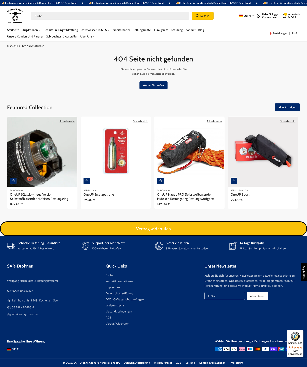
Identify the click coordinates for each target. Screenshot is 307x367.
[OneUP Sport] (263, 152)
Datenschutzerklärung (119, 293)
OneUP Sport (240, 194)
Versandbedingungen (119, 311)
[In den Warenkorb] (13, 181)
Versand (190, 362)
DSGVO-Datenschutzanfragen (125, 299)
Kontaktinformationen (119, 281)
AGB (108, 317)
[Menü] (301, 332)
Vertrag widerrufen (153, 228)
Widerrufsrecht (115, 305)
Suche (109, 275)
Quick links (116, 266)
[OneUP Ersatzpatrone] (116, 152)
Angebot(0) (304, 272)
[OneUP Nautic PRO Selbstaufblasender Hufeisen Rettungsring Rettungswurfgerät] (189, 152)
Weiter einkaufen (153, 85)
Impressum (113, 287)
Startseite (12, 45)
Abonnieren (257, 296)
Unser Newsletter (220, 266)
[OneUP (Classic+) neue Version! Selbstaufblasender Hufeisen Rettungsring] (42, 152)
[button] (291, 16)
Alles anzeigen (287, 107)
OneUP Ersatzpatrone (99, 194)
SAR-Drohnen (20, 266)
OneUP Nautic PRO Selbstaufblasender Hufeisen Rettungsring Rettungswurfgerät (185, 197)
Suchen (204, 15)
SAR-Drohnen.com (85, 362)
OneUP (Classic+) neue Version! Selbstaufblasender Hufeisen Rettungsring (39, 197)
